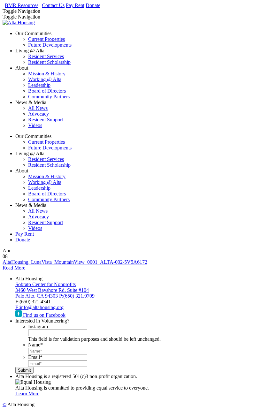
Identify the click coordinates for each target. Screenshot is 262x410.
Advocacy (38, 114)
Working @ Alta (44, 79)
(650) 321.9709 (77, 296)
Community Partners (49, 96)
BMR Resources (21, 5)
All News (38, 108)
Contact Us (53, 5)
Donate (93, 5)
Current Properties (46, 39)
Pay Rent (75, 5)
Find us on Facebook (44, 315)
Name (35, 344)
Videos (35, 125)
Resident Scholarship (49, 62)
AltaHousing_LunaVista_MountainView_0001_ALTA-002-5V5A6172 (75, 262)
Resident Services (46, 56)
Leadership (39, 85)
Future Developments (50, 45)
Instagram (38, 326)
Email (35, 357)
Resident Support (45, 119)
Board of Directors (47, 91)
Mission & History (47, 73)
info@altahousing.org (39, 307)
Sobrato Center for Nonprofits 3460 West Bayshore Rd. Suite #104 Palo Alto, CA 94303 (52, 290)
